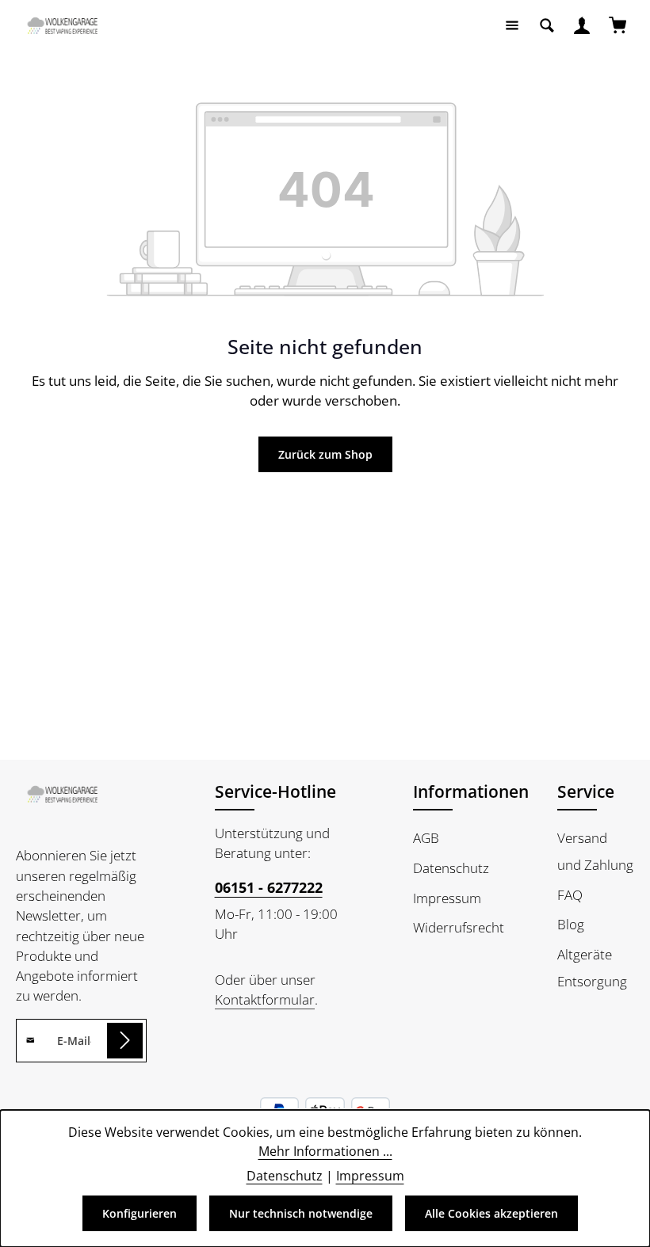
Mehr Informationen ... (325, 1151)
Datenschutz (451, 868)
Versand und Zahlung (595, 851)
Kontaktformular (265, 999)
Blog (570, 924)
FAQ (570, 895)
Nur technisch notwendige (301, 1213)
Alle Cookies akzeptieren (491, 1213)
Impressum (447, 898)
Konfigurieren (139, 1213)
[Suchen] (547, 25)
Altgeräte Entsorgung (592, 967)
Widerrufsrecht (458, 927)
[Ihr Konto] (582, 25)
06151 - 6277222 (269, 887)
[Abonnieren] (125, 1040)
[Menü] (512, 25)
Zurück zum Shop (325, 454)
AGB (426, 838)
